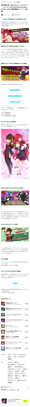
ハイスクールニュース (6, 2)
